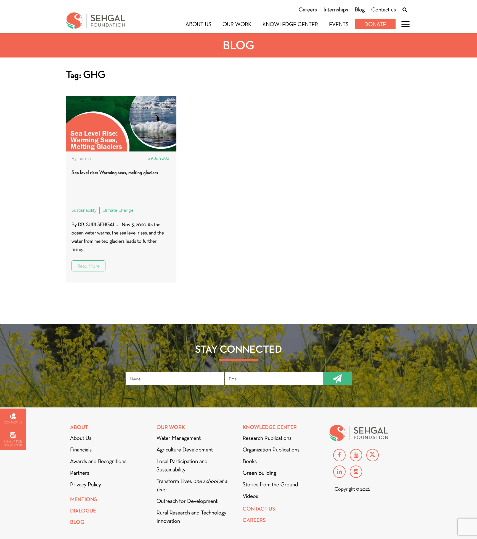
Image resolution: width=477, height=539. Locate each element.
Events (339, 24)
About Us (198, 24)
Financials (81, 449)
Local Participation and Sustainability (182, 465)
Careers (308, 9)
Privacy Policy (85, 484)
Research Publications (267, 438)
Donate (375, 24)
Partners (79, 472)
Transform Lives (192, 485)
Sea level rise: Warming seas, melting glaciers (114, 172)
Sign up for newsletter (13, 443)
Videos (250, 496)
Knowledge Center (290, 24)
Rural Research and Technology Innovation (191, 516)
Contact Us (259, 509)
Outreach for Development (187, 501)
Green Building (259, 472)
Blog (360, 9)
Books (250, 461)
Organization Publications (271, 449)
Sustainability (84, 210)
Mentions (83, 499)
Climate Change (118, 210)
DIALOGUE (83, 510)
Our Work (236, 24)
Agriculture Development (185, 449)
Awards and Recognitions (98, 461)
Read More (88, 266)
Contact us (383, 9)
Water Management (179, 438)
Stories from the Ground (270, 484)
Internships (336, 9)
